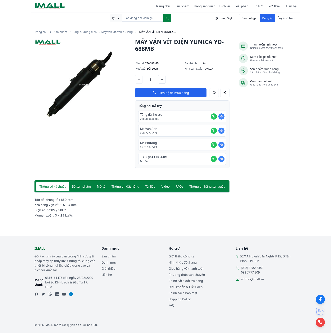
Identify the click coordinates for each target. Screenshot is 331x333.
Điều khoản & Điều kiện (186, 287)
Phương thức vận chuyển (187, 275)
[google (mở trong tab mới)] (50, 294)
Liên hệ (291, 6)
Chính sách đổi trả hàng (186, 281)
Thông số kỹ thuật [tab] (52, 186)
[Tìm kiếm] (167, 18)
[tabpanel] (131, 207)
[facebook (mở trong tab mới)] (36, 294)
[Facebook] (320, 299)
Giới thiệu (275, 6)
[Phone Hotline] (320, 322)
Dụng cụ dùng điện (84, 32)
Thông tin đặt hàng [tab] (125, 186)
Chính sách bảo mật (183, 293)
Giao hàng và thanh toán (186, 268)
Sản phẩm (182, 6)
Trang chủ (163, 6)
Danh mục (109, 262)
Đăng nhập (249, 18)
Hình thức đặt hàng (183, 262)
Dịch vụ (224, 6)
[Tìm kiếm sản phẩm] (116, 18)
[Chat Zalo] (221, 116)
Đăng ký (267, 18)
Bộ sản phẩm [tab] (81, 186)
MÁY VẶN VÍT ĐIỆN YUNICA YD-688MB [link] (158, 32)
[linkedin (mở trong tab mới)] (57, 294)
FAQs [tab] (179, 186)
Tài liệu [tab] (150, 186)
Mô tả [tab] (101, 186)
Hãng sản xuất (204, 6)
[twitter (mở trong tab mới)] (43, 294)
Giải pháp (241, 6)
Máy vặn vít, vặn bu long (117, 32)
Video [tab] (165, 186)
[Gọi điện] (214, 116)
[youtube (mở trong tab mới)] (64, 294)
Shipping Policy (180, 299)
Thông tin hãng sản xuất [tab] (207, 186)
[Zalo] (320, 310)
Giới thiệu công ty (181, 256)
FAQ (172, 305)
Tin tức (258, 6)
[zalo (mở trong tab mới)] (71, 294)
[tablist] (131, 186)
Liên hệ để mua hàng (174, 93)
